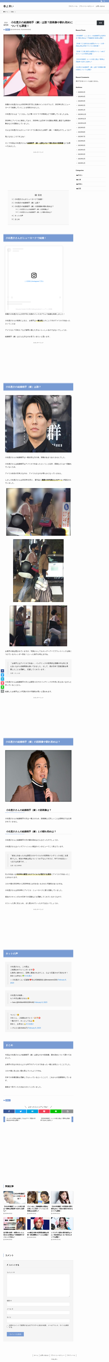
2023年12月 (82, 114)
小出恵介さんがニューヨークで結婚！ (29, 199)
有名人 (80, 175)
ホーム (36, 1355)
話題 (79, 188)
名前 (9, 1300)
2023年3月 (81, 154)
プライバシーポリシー (58, 1355)
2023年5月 (81, 145)
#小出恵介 (28, 976)
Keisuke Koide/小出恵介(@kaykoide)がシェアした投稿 (34, 309)
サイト (9, 1317)
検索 (100, 23)
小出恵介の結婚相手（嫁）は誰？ (27, 203)
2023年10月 (82, 123)
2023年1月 (81, 163)
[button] (9, 1111)
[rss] (101, 1)
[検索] (104, 1)
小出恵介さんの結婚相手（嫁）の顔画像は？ (34, 209)
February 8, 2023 (40, 1002)
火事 (79, 179)
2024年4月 (81, 96)
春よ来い (8, 6)
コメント (11, 1272)
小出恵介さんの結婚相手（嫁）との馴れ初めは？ (35, 212)
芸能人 (7, 29)
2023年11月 (82, 119)
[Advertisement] (38, 168)
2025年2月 (81, 92)
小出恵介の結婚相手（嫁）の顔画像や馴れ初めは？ (34, 206)
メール (10, 1309)
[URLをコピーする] (67, 1111)
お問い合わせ (44, 1355)
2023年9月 (81, 127)
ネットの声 (19, 216)
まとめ (17, 219)
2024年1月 (81, 110)
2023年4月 (81, 150)
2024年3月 (81, 101)
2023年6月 (81, 141)
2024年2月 (81, 105)
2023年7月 (81, 136)
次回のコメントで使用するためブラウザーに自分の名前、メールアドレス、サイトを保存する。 (39, 1326)
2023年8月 (81, 132)
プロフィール (71, 1355)
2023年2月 (81, 159)
